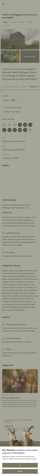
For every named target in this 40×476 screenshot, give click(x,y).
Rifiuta (20, 471)
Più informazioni (31, 459)
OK (20, 465)
